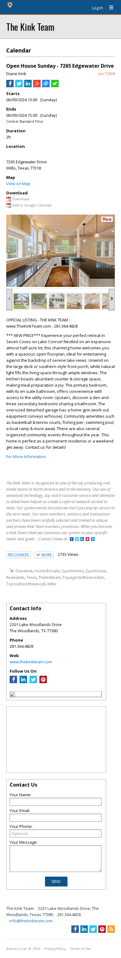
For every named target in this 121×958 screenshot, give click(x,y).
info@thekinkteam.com (31, 921)
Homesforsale (47, 571)
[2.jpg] (21, 301)
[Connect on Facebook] (72, 539)
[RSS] (111, 929)
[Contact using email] (93, 539)
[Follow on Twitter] (77, 539)
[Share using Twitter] (19, 86)
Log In (97, 8)
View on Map (18, 183)
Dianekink (24, 571)
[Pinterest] (43, 681)
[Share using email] (46, 86)
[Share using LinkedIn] (28, 86)
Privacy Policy (55, 949)
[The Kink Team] (12, 695)
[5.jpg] (92, 301)
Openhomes (72, 571)
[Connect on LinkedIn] (82, 539)
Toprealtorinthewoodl (25, 584)
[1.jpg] (39, 301)
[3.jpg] (56, 301)
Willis (51, 584)
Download (20, 199)
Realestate (15, 577)
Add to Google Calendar (32, 205)
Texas (31, 577)
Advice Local (16, 949)
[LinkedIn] (23, 681)
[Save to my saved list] (55, 86)
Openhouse (95, 571)
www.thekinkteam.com (31, 662)
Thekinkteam (49, 577)
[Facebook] (13, 681)
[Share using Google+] (37, 86)
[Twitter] (33, 681)
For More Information (26, 456)
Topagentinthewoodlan (83, 577)
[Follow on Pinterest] (87, 539)
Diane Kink (16, 73)
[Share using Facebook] (10, 86)
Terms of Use (80, 949)
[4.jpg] (74, 301)
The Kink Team (30, 26)
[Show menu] (109, 8)
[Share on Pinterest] (107, 221)
